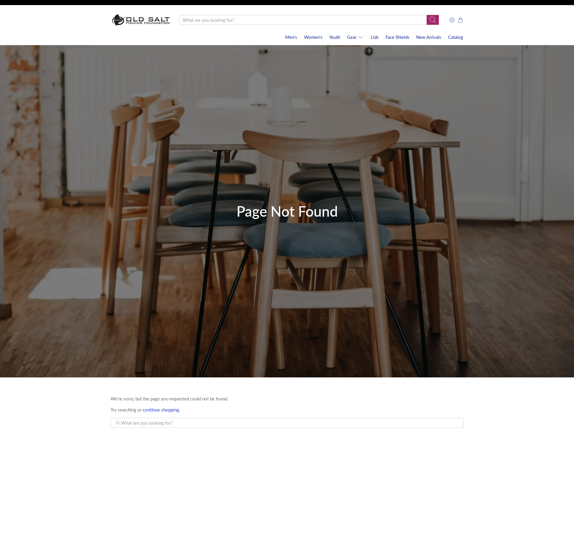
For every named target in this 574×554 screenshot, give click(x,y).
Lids (375, 37)
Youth (334, 37)
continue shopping (161, 409)
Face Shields (398, 37)
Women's (313, 37)
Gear (351, 37)
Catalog (455, 37)
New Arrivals (428, 37)
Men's (291, 37)
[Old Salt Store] (141, 20)
